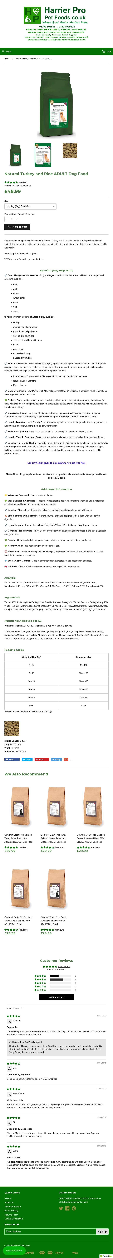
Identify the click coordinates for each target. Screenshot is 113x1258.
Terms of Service (12, 1206)
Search (7, 1198)
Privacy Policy (11, 1210)
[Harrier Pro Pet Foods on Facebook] (67, 1209)
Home (6, 59)
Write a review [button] (56, 997)
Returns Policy (11, 1214)
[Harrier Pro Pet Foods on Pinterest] (74, 1209)
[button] (11, 182)
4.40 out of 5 (64, 966)
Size (6, 201)
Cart (108, 51)
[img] (13, 1016)
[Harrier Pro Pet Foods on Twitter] (61, 1209)
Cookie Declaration (13, 1218)
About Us (8, 1202)
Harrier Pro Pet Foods (20, 1246)
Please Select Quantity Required (19, 214)
